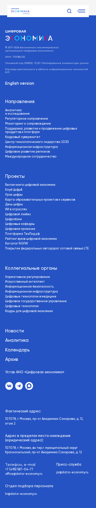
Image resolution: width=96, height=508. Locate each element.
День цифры (14, 204)
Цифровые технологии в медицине (30, 296)
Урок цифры (14, 194)
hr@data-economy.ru (21, 494)
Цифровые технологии (22, 306)
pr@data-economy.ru (72, 472)
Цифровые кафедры (20, 224)
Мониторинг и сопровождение (28, 123)
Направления (19, 102)
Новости (14, 331)
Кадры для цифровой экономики (29, 311)
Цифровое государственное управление (36, 301)
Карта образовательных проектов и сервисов (40, 199)
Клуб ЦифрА (13, 189)
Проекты (15, 176)
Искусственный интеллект (25, 281)
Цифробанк (13, 219)
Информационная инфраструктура (31, 147)
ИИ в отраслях (16, 209)
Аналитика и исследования (17, 112)
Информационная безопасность (29, 286)
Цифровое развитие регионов (27, 151)
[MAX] (29, 386)
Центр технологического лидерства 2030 (37, 142)
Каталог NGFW (16, 243)
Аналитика (17, 340)
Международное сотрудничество (30, 156)
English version (19, 83)
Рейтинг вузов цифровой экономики (31, 239)
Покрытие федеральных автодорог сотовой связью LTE (47, 248)
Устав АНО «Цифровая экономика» (34, 372)
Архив (11, 359)
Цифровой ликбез (18, 214)
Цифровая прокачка (20, 229)
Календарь (17, 350)
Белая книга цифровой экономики (30, 185)
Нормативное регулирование (27, 277)
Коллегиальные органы (31, 268)
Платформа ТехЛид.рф (22, 234)
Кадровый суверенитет (22, 137)
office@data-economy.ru (23, 474)
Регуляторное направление (26, 118)
